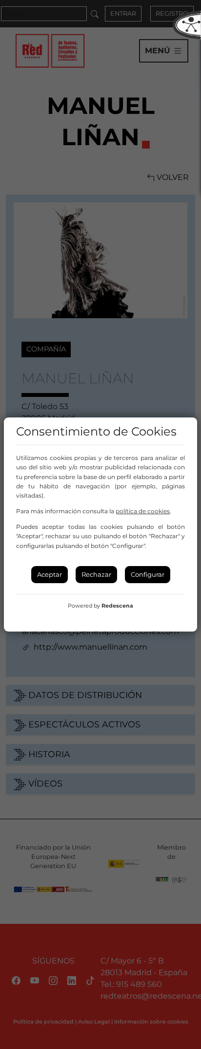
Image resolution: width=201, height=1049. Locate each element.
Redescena (117, 605)
